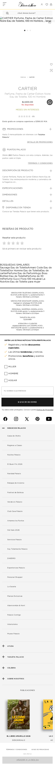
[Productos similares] (51, 70)
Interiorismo (12, 624)
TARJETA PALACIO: (27, 317)
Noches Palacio (13, 455)
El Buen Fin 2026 (14, 464)
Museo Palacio (13, 634)
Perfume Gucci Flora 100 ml (19, 279)
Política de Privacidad (45, 410)
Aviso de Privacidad (40, 749)
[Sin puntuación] (25, 116)
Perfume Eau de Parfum (21, 273)
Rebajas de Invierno (15, 483)
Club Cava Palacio (15, 511)
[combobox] (24, 13)
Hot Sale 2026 (13, 530)
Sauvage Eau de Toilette (14, 267)
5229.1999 (27, 319)
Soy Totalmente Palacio (17, 549)
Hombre (13, 374)
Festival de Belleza (15, 492)
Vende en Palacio (14, 502)
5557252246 (16, 328)
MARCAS (23, 77)
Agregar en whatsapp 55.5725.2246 (27, 303)
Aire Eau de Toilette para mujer (22, 282)
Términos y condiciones (40, 163)
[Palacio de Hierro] (27, 4)
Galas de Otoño (14, 436)
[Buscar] (7, 13)
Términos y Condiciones (16, 749)
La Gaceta (11, 586)
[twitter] (27, 419)
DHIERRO (11, 558)
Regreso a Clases (14, 445)
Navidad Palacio (14, 473)
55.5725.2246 (16, 295)
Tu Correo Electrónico (15, 391)
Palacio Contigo (14, 615)
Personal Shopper (14, 577)
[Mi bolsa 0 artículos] (51, 4)
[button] (4, 243)
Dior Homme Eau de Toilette (24, 270)
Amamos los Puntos (15, 521)
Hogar (12, 380)
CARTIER (31, 77)
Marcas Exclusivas (14, 596)
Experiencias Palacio (16, 568)
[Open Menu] (4, 4)
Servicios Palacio (14, 539)
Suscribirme (27, 402)
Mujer (12, 367)
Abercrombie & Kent (16, 605)
